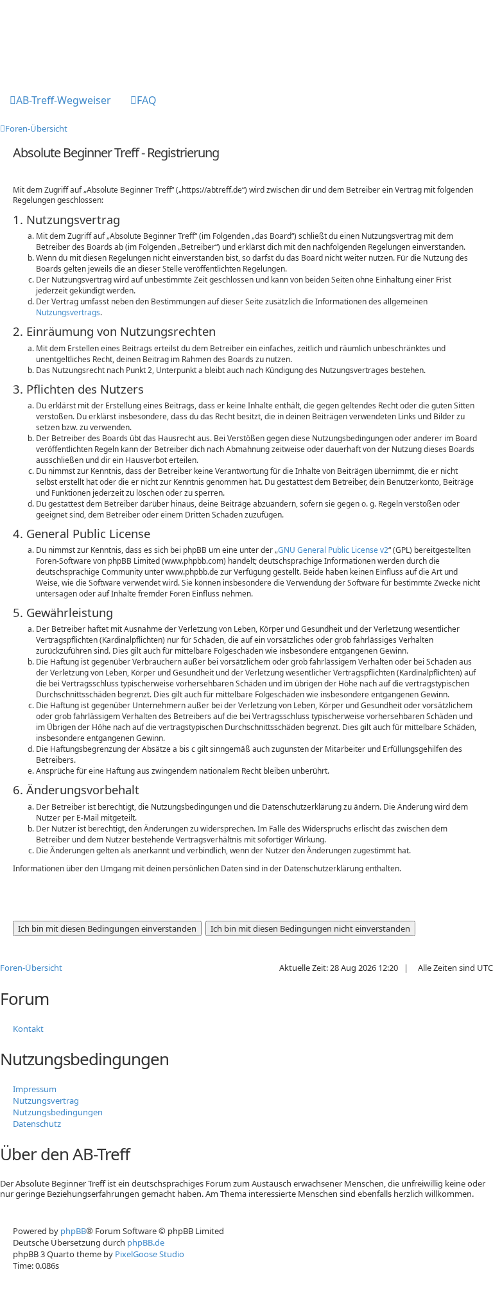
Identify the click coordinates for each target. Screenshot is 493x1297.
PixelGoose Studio (149, 1254)
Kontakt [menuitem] (28, 1028)
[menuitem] (60, 101)
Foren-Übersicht (31, 967)
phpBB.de (145, 1242)
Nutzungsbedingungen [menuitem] (58, 1112)
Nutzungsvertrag (46, 1100)
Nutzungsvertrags (68, 312)
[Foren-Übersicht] (53, 40)
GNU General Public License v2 (333, 549)
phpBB (73, 1231)
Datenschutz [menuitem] (37, 1123)
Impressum (34, 1089)
